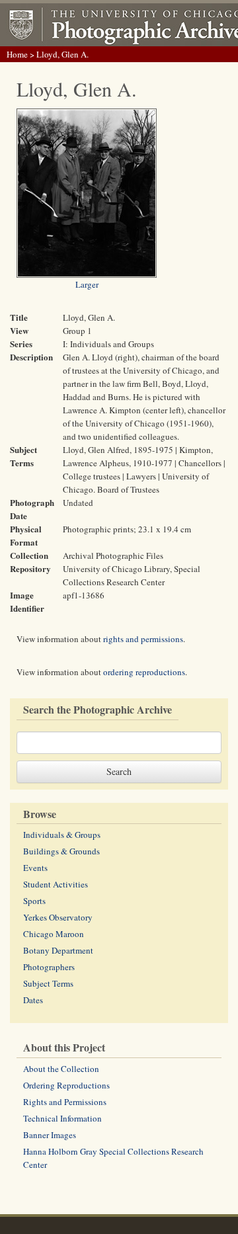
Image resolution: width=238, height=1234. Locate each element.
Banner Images (49, 1135)
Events (35, 868)
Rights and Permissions (64, 1102)
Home (17, 54)
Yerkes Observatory (58, 917)
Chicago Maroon (53, 934)
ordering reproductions (144, 672)
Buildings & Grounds (61, 851)
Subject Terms (48, 983)
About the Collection (61, 1069)
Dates (33, 1000)
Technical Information (62, 1118)
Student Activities (55, 884)
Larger (87, 284)
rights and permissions (143, 639)
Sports (34, 901)
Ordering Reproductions (66, 1085)
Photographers (49, 967)
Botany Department (58, 950)
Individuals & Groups (61, 835)
